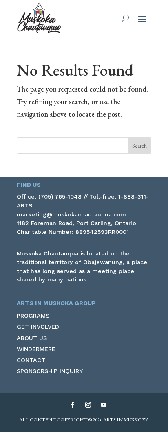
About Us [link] (32, 338)
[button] (142, 18)
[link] (39, 18)
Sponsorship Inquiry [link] (50, 371)
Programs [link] (33, 315)
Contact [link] (31, 360)
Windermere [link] (36, 349)
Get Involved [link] (38, 326)
